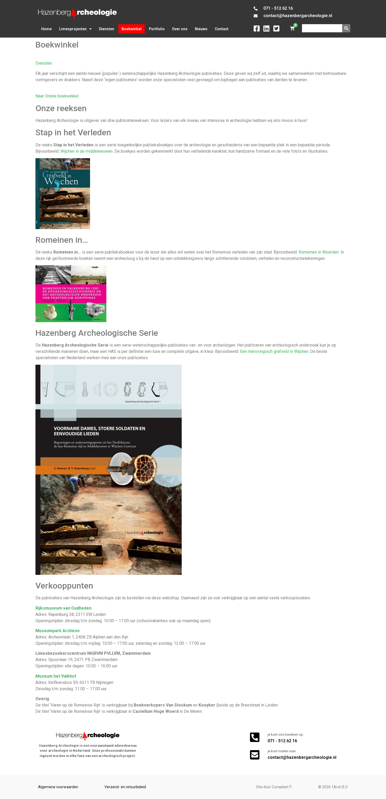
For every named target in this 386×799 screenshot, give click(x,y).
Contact (221, 29)
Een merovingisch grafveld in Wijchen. (274, 351)
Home (46, 29)
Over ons (179, 29)
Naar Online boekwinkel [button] (57, 96)
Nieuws (201, 29)
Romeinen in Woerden (319, 252)
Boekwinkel (132, 29)
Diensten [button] (43, 63)
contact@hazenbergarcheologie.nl (302, 757)
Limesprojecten (73, 29)
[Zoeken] (346, 28)
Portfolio (157, 29)
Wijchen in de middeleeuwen (86, 151)
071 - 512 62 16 (282, 740)
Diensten (106, 29)
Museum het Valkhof (55, 676)
